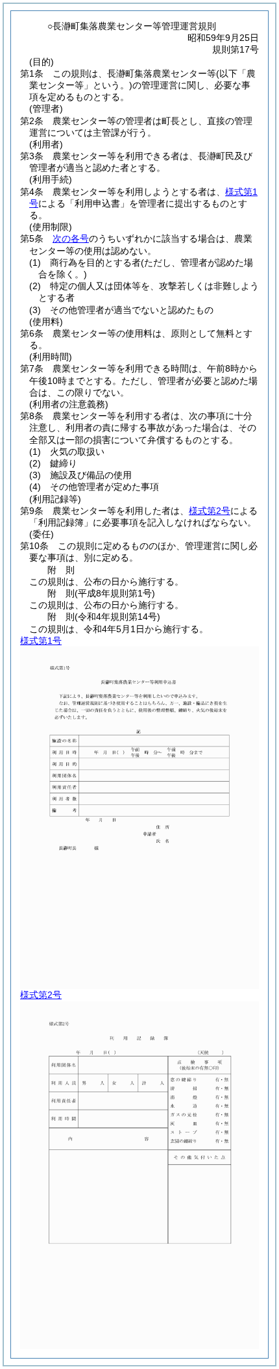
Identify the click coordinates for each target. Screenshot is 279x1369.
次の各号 (71, 238)
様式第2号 (209, 510)
